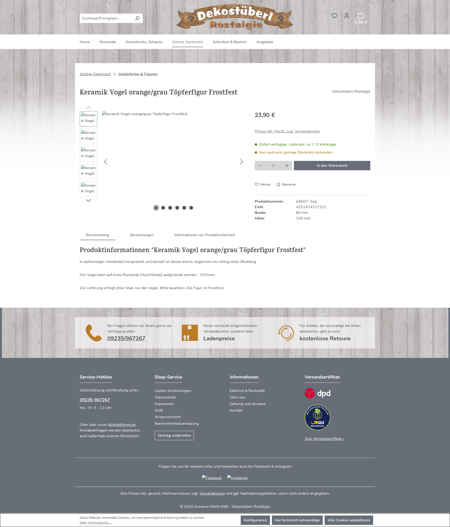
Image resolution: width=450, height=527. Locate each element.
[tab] (98, 235)
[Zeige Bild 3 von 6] (170, 208)
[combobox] (106, 18)
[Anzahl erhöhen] (287, 165)
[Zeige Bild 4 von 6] (177, 208)
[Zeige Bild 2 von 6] (163, 208)
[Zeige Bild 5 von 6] (184, 208)
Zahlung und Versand (247, 403)
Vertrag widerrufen (174, 435)
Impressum (164, 403)
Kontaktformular (122, 424)
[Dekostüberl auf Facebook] (212, 477)
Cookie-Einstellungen (173, 390)
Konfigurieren (255, 520)
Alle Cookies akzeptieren (349, 520)
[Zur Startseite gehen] (235, 17)
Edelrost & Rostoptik (247, 390)
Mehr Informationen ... (96, 522)
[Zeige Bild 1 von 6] (156, 208)
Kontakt (236, 410)
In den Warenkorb (332, 165)
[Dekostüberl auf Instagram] (237, 477)
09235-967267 (95, 400)
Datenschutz (165, 397)
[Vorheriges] (105, 161)
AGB (159, 410)
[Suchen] (137, 18)
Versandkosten (212, 493)
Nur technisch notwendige (297, 520)
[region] (162, 161)
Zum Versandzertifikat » (324, 438)
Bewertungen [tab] (142, 235)
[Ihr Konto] (347, 14)
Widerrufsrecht (168, 417)
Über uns (237, 397)
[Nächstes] (241, 161)
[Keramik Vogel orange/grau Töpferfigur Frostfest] (173, 161)
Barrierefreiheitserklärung (177, 423)
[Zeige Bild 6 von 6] (191, 208)
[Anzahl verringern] (260, 165)
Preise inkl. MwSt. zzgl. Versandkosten (287, 131)
